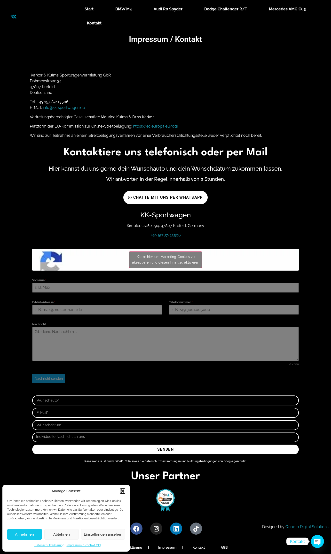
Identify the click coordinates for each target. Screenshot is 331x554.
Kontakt (94, 23)
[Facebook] (136, 529)
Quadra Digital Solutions (307, 526)
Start (89, 9)
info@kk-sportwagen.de (64, 107)
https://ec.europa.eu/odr (155, 126)
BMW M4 (123, 9)
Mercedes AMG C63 (287, 9)
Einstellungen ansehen (103, 534)
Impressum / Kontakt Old (84, 545)
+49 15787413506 (165, 235)
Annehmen (24, 534)
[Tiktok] (196, 529)
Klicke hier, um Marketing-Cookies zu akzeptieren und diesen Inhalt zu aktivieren (165, 259)
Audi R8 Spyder (168, 9)
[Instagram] (156, 529)
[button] (122, 491)
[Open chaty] (317, 541)
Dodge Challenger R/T (225, 9)
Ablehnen (61, 534)
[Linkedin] (176, 529)
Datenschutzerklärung (49, 545)
